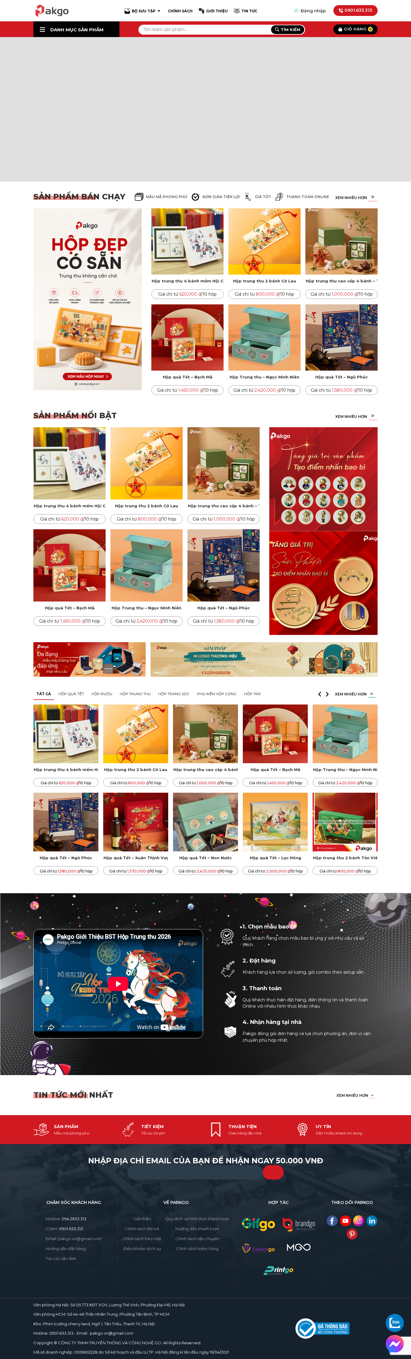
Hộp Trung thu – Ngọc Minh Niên (264, 377)
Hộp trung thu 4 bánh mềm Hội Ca (187, 280)
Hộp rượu (101, 694)
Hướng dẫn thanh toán (197, 1228)
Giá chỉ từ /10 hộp (187, 294)
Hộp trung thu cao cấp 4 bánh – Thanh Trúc (341, 280)
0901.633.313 (358, 10)
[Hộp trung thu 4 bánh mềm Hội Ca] (187, 241)
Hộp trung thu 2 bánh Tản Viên (345, 857)
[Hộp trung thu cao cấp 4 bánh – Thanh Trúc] (341, 241)
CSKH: (64, 1228)
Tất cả (43, 694)
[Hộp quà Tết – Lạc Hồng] (275, 822)
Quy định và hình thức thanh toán (197, 1218)
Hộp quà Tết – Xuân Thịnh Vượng (136, 857)
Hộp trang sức (174, 694)
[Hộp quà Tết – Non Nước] (205, 822)
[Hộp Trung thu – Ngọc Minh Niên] (264, 337)
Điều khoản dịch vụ (142, 1248)
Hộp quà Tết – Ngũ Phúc (341, 377)
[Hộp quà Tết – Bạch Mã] (187, 337)
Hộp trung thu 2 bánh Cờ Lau (264, 280)
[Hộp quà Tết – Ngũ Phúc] (341, 337)
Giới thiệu (142, 1218)
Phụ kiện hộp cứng (216, 694)
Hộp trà (252, 694)
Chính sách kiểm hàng (197, 1248)
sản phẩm (77, 30)
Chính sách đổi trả (142, 1228)
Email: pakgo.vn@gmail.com (73, 1238)
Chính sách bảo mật (142, 1238)
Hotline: (66, 1218)
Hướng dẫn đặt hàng (66, 1248)
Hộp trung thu (135, 694)
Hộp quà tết (71, 694)
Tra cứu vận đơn (61, 1258)
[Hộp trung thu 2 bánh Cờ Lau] (264, 241)
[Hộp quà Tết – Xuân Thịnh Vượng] (135, 822)
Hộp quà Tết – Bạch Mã (187, 377)
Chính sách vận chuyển (197, 1238)
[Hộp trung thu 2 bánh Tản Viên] (345, 822)
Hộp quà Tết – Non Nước (205, 857)
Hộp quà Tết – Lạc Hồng (275, 857)
